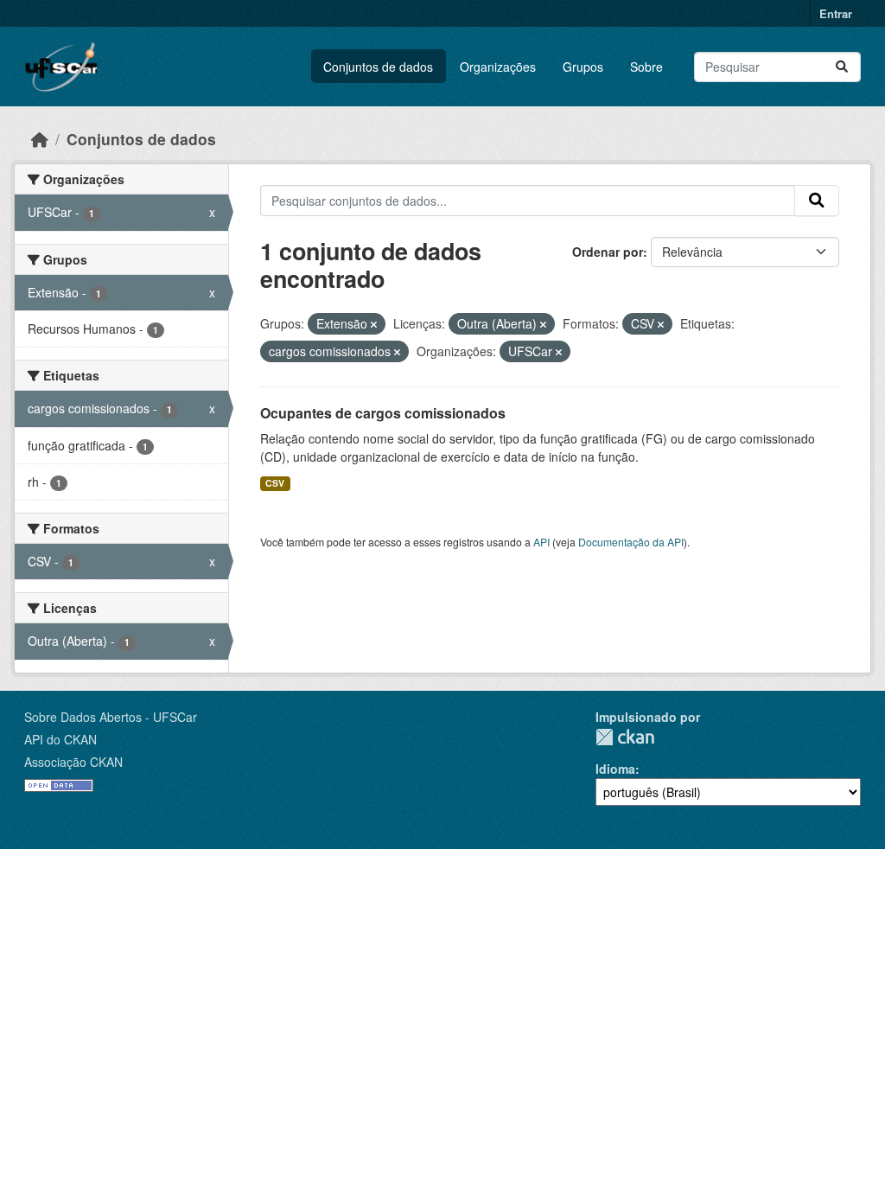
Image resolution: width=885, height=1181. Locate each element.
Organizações (498, 66)
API (541, 541)
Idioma (615, 768)
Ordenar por (607, 251)
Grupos (583, 66)
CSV (274, 482)
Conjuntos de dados (378, 66)
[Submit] (842, 67)
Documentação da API (631, 541)
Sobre (646, 66)
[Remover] (374, 324)
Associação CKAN (73, 761)
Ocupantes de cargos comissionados (383, 413)
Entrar (835, 13)
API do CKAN (60, 739)
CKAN (624, 737)
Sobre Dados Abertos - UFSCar (110, 716)
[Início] (39, 139)
